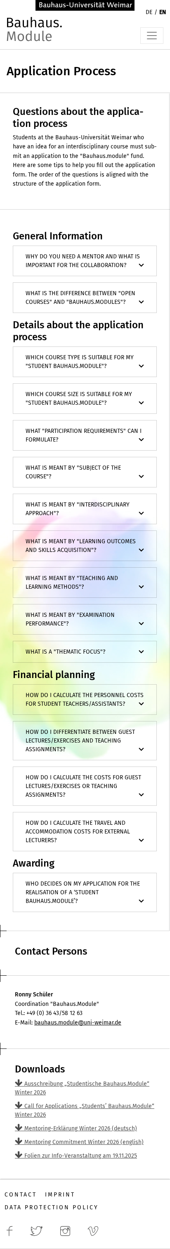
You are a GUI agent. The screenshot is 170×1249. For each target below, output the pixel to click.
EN (162, 12)
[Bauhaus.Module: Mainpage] (35, 33)
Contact (21, 1194)
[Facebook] (12, 1235)
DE (149, 12)
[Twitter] (39, 1235)
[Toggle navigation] (151, 35)
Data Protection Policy (52, 1207)
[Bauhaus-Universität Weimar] (85, 4)
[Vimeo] (95, 1235)
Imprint (60, 1194)
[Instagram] (67, 1235)
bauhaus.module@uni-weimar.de (77, 1022)
